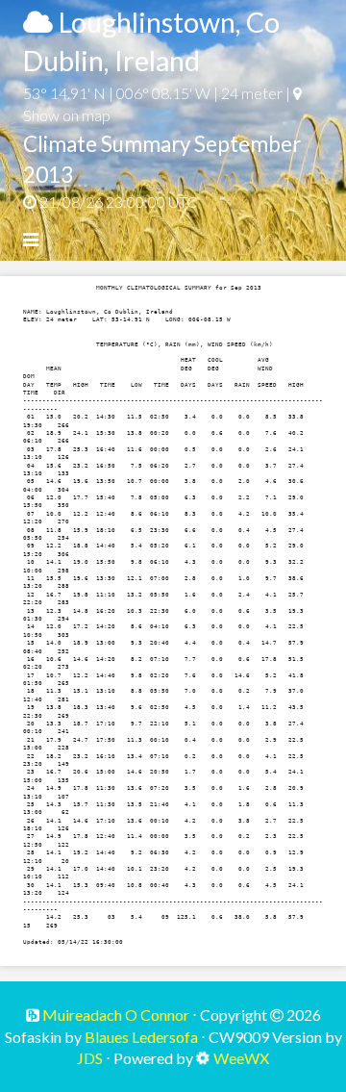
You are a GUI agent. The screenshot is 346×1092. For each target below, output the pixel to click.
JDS (90, 1058)
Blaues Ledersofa (141, 1037)
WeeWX (241, 1058)
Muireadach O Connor (114, 1014)
